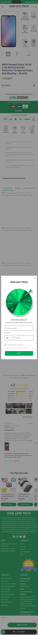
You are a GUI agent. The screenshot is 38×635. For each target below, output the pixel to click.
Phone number (7, 332)
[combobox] (8, 337)
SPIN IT (19, 353)
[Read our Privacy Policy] (32, 348)
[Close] (34, 278)
